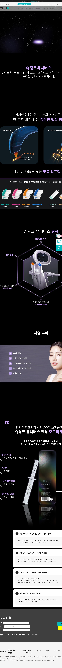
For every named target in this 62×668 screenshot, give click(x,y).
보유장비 (38, 8)
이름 (1, 623)
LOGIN (57, 4)
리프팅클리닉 (29, 8)
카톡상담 (52, 8)
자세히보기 (34, 634)
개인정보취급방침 (26, 651)
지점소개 (45, 8)
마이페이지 (50, 4)
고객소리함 (57, 651)
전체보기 (20, 8)
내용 (1, 630)
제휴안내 (48, 651)
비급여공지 (29, 652)
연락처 (1, 626)
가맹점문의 (38, 651)
